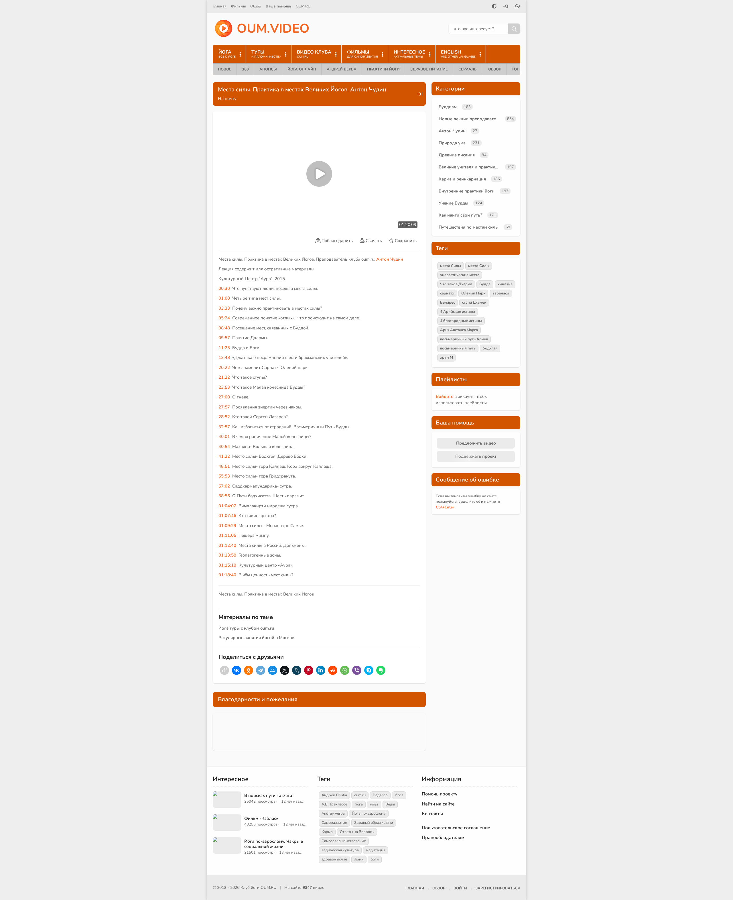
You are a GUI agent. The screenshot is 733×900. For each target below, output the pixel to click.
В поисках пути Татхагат (269, 795)
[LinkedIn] (320, 670)
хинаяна (505, 284)
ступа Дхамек (474, 302)
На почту (227, 98)
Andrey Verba (333, 813)
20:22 (224, 367)
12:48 (224, 357)
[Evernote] (380, 670)
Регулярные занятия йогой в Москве (256, 637)
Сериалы (468, 69)
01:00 (224, 298)
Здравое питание (429, 69)
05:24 (224, 318)
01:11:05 (227, 535)
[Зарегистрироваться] (518, 6)
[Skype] (368, 670)
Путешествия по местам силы (468, 227)
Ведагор (380, 795)
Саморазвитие (334, 822)
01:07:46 (227, 515)
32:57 (224, 427)
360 (245, 69)
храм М (446, 357)
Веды (390, 804)
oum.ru (360, 795)
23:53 (224, 387)
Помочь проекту (440, 794)
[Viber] (356, 670)
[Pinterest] (308, 670)
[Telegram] (260, 670)
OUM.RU (303, 6)
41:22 (224, 456)
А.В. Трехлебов (335, 804)
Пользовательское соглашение (456, 828)
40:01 (224, 436)
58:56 (224, 496)
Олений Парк (473, 293)
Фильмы (238, 6)
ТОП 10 (518, 69)
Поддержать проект (475, 456)
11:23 (224, 348)
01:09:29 (227, 525)
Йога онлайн (301, 69)
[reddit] (332, 670)
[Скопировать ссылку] (224, 670)
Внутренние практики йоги (466, 191)
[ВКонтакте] (236, 670)
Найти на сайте (438, 804)
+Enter (445, 507)
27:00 (224, 397)
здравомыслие (334, 859)
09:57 (224, 338)
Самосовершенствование (344, 841)
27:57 (224, 407)
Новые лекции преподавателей (471, 119)
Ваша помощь (278, 6)
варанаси (500, 293)
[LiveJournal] (296, 670)
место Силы (478, 265)
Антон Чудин (389, 259)
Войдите (444, 396)
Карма (327, 831)
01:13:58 (227, 555)
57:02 (224, 486)
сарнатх (447, 293)
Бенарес (447, 302)
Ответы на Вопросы (357, 831)
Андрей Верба (341, 69)
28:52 (224, 417)
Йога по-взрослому (369, 813)
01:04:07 (227, 506)
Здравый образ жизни (373, 822)
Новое (224, 69)
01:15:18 (227, 565)
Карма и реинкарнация (462, 179)
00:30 (224, 288)
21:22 (224, 377)
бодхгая (490, 348)
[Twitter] (284, 670)
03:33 (224, 308)
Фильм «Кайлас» (261, 818)
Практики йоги (383, 69)
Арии (359, 859)
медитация (375, 850)
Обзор (255, 6)
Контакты (432, 814)
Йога (399, 795)
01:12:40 (227, 545)
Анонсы (268, 69)
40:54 (224, 446)
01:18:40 (227, 575)
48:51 (224, 466)
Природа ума (452, 143)
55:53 (224, 476)
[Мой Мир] (272, 670)
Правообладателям (443, 837)
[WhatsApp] (344, 670)
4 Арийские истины (457, 311)
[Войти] (505, 6)
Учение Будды (453, 203)
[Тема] (494, 6)
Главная (219, 6)
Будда (484, 284)
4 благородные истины (461, 320)
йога (359, 804)
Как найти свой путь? (460, 215)
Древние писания (457, 155)
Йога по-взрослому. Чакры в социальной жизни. (273, 843)
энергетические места (459, 275)
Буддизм (448, 107)
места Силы (450, 265)
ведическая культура (340, 850)
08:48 (224, 328)
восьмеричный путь (458, 348)
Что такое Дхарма (456, 284)
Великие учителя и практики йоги (471, 167)
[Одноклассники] (248, 670)
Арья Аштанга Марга (459, 330)
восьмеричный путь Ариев (464, 339)
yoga (374, 804)
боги (375, 859)
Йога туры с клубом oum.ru (246, 628)
